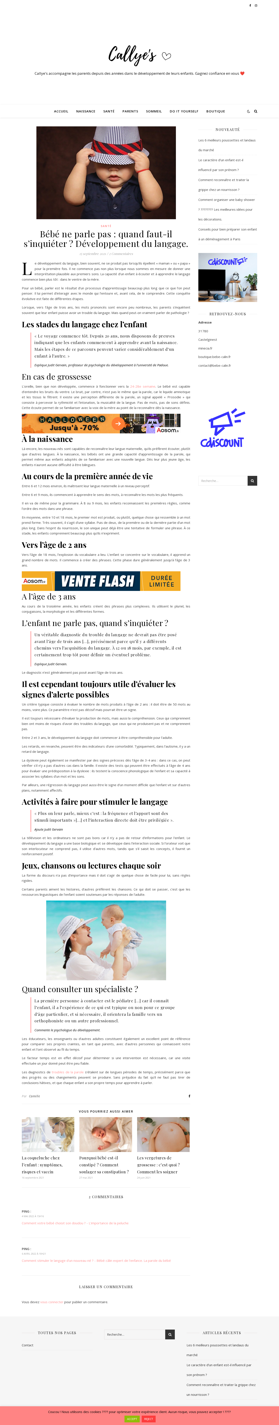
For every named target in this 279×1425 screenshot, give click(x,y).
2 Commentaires (121, 253)
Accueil (61, 111)
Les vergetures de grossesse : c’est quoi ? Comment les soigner (158, 1164)
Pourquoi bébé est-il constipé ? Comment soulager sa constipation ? (104, 1164)
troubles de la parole (67, 1072)
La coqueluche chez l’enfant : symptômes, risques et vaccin (42, 1164)
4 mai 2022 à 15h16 (33, 1216)
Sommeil (154, 111)
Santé (109, 111)
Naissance (85, 111)
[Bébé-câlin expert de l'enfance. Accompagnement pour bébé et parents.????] (139, 53)
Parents (130, 111)
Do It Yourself (184, 111)
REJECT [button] (148, 1419)
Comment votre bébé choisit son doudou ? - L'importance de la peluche (75, 1223)
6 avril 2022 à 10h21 (34, 1253)
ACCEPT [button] (132, 1419)
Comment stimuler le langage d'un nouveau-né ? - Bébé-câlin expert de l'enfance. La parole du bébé (96, 1260)
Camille (34, 1096)
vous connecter (51, 1302)
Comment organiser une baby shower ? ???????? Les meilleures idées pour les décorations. (226, 209)
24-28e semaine (142, 386)
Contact (27, 1345)
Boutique (215, 111)
